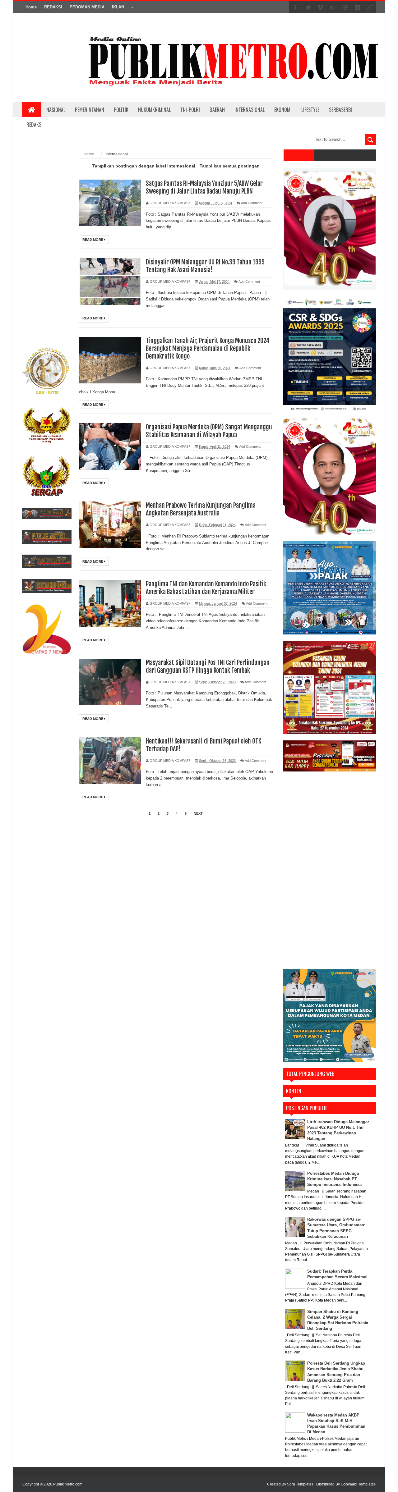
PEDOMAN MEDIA (87, 7)
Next (198, 813)
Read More (93, 239)
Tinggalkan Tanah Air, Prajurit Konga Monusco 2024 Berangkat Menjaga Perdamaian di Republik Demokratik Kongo (207, 348)
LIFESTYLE (310, 109)
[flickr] (332, 7)
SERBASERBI (340, 109)
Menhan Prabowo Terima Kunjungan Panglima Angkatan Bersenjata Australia (201, 509)
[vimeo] (320, 7)
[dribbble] (345, 7)
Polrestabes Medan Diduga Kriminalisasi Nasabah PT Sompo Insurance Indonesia (334, 1179)
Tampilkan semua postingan (230, 165)
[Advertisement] (47, 243)
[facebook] (295, 7)
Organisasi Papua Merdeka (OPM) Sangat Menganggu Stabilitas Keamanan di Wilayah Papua (209, 431)
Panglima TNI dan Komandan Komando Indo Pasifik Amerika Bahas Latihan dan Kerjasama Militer (206, 588)
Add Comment (251, 203)
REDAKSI (53, 7)
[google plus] (370, 7)
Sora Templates (300, 1484)
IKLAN (118, 7)
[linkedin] (357, 7)
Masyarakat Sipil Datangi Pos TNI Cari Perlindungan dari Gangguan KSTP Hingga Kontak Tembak (208, 666)
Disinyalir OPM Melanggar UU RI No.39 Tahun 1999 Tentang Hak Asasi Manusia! (205, 266)
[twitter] (308, 7)
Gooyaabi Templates (358, 1484)
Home (31, 7)
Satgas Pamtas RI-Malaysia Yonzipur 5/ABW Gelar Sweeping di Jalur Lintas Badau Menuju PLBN (204, 187)
